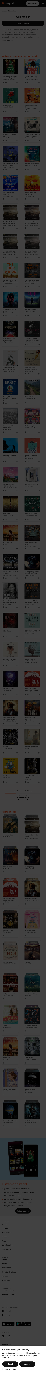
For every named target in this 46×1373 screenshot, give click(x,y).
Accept (27, 1364)
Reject (10, 1364)
